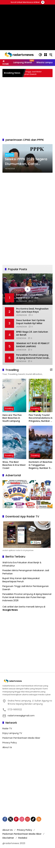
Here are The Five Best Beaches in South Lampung (12, 418)
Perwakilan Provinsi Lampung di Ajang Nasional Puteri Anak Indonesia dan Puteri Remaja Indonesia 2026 (32, 356)
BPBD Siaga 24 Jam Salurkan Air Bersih (32, 333)
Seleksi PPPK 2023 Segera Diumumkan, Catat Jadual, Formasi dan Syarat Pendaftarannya (26, 161)
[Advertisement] (27, 24)
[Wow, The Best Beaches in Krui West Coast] (14, 442)
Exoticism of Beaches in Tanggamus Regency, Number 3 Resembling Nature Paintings (40, 465)
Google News (10, 788)
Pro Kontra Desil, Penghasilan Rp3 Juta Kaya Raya (32, 310)
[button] (40, 54)
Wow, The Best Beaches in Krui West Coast (14, 465)
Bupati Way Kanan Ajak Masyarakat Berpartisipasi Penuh (21, 759)
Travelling (9, 408)
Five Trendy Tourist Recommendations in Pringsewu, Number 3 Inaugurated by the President (40, 418)
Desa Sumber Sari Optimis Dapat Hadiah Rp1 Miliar (30, 322)
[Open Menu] (45, 54)
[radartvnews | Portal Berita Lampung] (18, 54)
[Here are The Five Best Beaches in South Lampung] (14, 395)
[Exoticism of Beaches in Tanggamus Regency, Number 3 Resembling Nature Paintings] (41, 442)
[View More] (51, 369)
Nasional (9, 155)
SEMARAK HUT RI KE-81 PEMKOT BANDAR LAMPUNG (33, 345)
